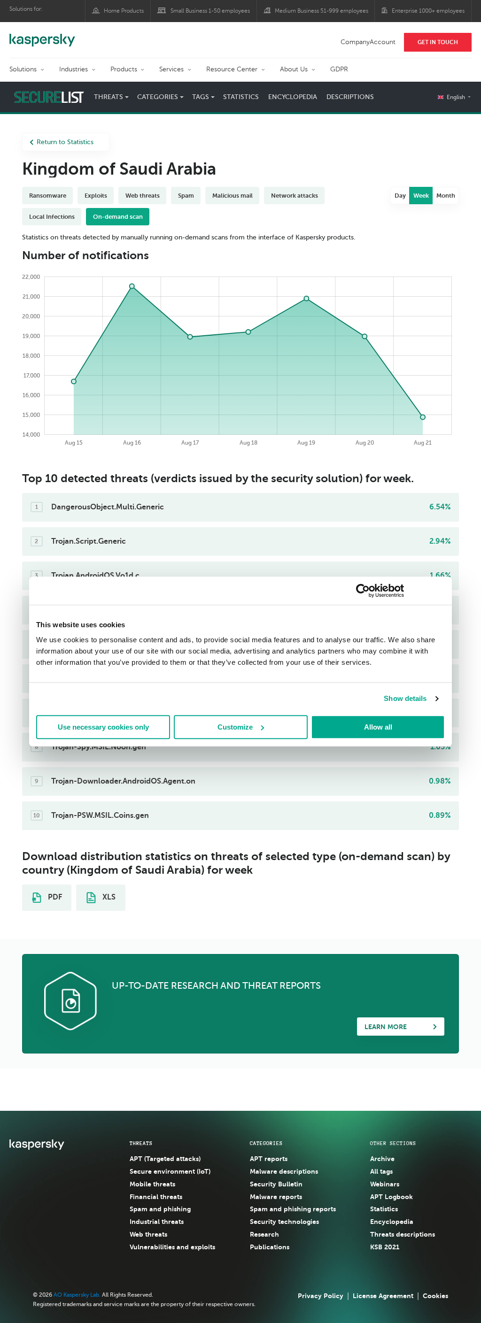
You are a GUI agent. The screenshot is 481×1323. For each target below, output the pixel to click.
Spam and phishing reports (293, 1209)
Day (400, 195)
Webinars (384, 1184)
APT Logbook (391, 1196)
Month (445, 195)
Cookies (435, 1296)
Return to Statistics (65, 142)
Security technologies (284, 1221)
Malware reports (276, 1196)
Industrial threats (157, 1221)
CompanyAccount (368, 42)
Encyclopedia (292, 96)
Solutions (23, 69)
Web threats (148, 1234)
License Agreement (383, 1296)
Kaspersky (42, 35)
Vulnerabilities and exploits (172, 1247)
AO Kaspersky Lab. (77, 1295)
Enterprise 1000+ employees (428, 11)
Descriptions (350, 96)
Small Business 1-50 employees (210, 11)
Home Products (124, 11)
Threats (141, 1143)
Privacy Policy (320, 1296)
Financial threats (156, 1196)
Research (264, 1234)
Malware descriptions (284, 1171)
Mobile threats (152, 1184)
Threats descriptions (402, 1234)
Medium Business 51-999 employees (321, 11)
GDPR (339, 69)
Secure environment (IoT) (170, 1171)
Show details (405, 698)
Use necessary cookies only (103, 727)
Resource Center (231, 69)
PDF (54, 897)
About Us (294, 69)
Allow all (378, 727)
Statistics (241, 96)
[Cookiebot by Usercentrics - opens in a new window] (363, 591)
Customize (235, 727)
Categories (266, 1143)
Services (171, 69)
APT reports (268, 1158)
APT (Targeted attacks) (165, 1158)
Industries (73, 69)
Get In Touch (438, 42)
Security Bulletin (276, 1184)
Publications (269, 1247)
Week (421, 195)
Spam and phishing (160, 1209)
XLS (108, 897)
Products (123, 69)
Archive (382, 1158)
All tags (381, 1171)
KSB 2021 (384, 1247)
